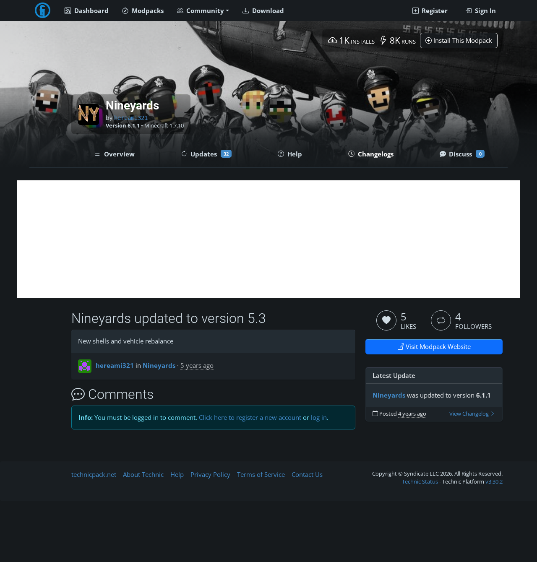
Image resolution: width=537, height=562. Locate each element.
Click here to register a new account (250, 417)
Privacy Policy (210, 474)
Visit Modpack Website (437, 346)
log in (319, 417)
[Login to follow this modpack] (441, 320)
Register (434, 10)
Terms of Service (261, 474)
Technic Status (420, 481)
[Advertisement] (268, 239)
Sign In (484, 10)
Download (267, 10)
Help (177, 474)
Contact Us (307, 474)
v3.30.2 (494, 481)
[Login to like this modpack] (386, 320)
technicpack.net (93, 474)
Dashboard (91, 10)
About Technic (143, 474)
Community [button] (204, 10)
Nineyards (159, 365)
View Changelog (469, 413)
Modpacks (147, 10)
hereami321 (131, 117)
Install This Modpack (462, 40)
